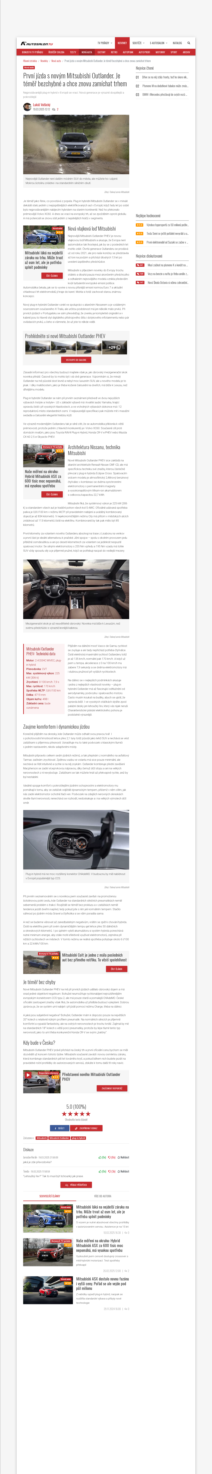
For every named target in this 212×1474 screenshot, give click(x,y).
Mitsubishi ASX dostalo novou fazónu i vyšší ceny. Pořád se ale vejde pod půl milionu (102, 1283)
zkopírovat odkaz (88, 1128)
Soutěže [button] (136, 43)
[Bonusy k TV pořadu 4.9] (44, 455)
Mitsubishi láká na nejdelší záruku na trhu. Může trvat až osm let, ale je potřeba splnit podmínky (44, 260)
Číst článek (52, 275)
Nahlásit (124, 1157)
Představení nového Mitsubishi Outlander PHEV (91, 1076)
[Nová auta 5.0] (44, 236)
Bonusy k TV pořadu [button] (32, 52)
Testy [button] (73, 52)
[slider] (76, 1113)
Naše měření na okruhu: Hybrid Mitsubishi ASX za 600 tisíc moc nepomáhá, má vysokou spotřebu (43, 478)
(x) (103, 1157)
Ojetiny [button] (101, 52)
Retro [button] (114, 52)
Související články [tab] (49, 1196)
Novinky (44, 61)
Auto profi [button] (144, 52)
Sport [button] (174, 52)
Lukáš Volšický (41, 104)
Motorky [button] (160, 52)
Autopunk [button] (128, 52)
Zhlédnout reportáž (112, 1088)
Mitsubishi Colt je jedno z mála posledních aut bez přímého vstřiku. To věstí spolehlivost (94, 957)
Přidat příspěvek (78, 1185)
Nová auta (56, 61)
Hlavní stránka (30, 61)
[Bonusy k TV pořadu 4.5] (41, 962)
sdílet (61, 1128)
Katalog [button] (177, 43)
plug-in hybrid (78, 1138)
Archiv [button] (186, 52)
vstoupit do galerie (76, 360)
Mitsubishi (42, 1138)
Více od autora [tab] (102, 1196)
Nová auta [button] (87, 52)
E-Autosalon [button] (157, 43)
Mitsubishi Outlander (59, 1138)
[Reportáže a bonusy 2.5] (41, 1081)
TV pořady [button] (103, 43)
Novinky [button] (122, 43)
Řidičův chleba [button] (56, 52)
